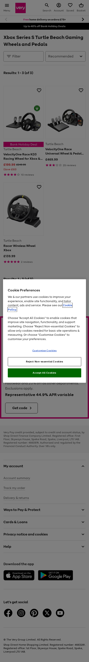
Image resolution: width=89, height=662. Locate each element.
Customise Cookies (44, 350)
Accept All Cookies (44, 372)
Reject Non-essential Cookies (44, 361)
